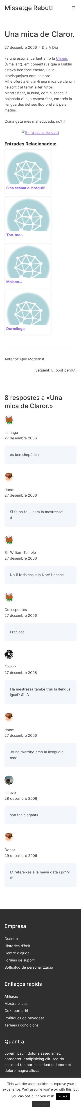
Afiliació (11, 996)
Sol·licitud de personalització (28, 967)
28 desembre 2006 (20, 798)
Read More (41, 1104)
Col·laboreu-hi (16, 1010)
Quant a (11, 938)
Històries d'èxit (17, 946)
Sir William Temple (20, 552)
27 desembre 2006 (20, 438)
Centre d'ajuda (16, 953)
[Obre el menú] (73, 7)
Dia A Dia (50, 47)
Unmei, (62, 58)
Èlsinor (10, 667)
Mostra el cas (15, 1003)
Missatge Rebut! (28, 8)
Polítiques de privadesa (24, 1018)
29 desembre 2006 (20, 855)
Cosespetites (15, 609)
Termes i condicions (21, 1025)
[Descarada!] (40, 132)
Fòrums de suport (19, 960)
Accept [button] (63, 1096)
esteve (10, 792)
